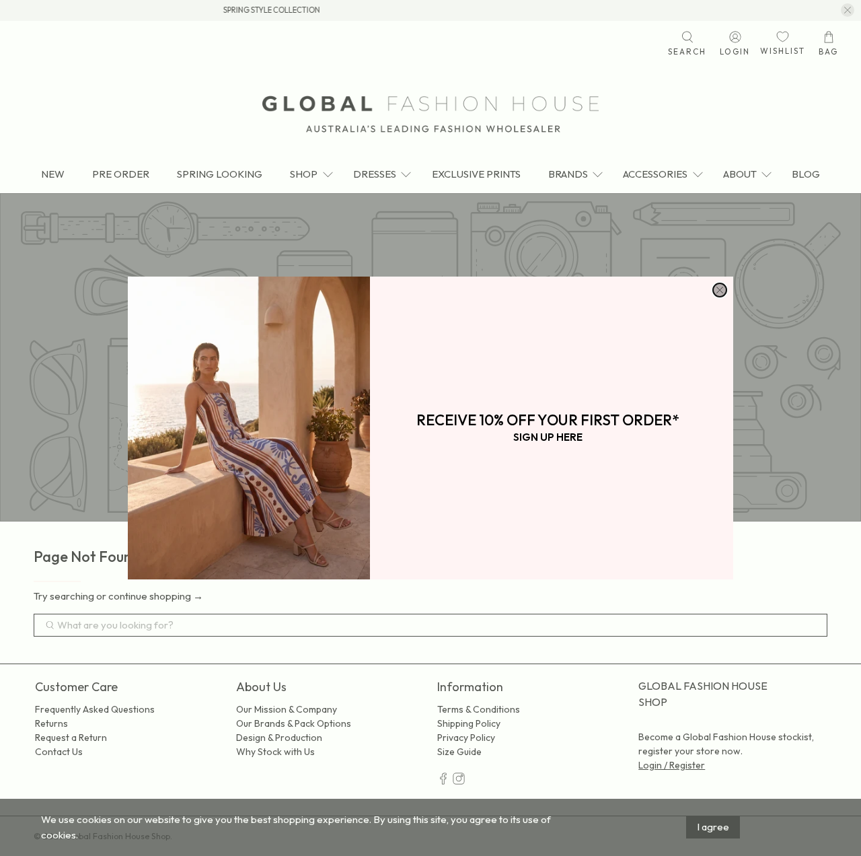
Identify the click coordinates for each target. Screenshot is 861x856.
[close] (719, 290)
